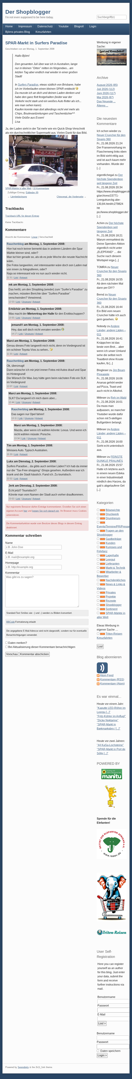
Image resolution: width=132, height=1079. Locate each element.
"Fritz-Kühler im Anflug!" (111, 716)
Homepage (12, 562)
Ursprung (26, 302)
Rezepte (111, 600)
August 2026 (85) (107, 85)
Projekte (111, 596)
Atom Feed (106, 675)
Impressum (25, 26)
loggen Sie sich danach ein (45, 511)
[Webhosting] (111, 773)
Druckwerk (112, 514)
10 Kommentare (41, 188)
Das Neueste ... (106, 101)
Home (9, 26)
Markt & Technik (115, 567)
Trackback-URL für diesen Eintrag (22, 216)
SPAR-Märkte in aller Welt (18, 188)
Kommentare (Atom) (112, 683)
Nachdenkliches (115, 580)
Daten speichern (110, 1050)
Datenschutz (45, 26)
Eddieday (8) (32, 192)
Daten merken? (17, 642)
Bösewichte (113, 510)
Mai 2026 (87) (105, 97)
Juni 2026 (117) (106, 93)
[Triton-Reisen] (111, 932)
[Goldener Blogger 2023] (111, 796)
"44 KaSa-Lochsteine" (110, 745)
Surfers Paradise (28, 84)
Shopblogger (114, 604)
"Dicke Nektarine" (107, 720)
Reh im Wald (118, 397)
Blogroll (79, 26)
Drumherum (113, 518)
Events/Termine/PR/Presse (113, 526)
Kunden (110, 543)
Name (9, 542)
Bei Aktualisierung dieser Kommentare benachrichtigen (41, 647)
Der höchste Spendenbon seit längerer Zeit (110, 179)
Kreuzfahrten (43, 31)
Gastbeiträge (113, 538)
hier (25, 511)
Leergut (110, 559)
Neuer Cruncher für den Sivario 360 (111, 271)
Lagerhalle (112, 555)
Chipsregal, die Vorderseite (70, 196)
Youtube (63, 26)
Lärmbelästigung (18, 196)
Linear (34, 237)
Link (16, 277)
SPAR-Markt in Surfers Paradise (36, 43)
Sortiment (111, 609)
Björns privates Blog (17, 31)
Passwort (103, 1005)
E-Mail (9, 552)
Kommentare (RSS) (112, 679)
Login (92, 26)
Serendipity (23, 1067)
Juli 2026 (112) (106, 89)
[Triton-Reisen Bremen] (111, 56)
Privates (111, 592)
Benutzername (106, 996)
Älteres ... (102, 105)
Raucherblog (15, 243)
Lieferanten (112, 563)
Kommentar (12, 572)
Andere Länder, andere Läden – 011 (111, 330)
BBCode (10, 622)
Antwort (23, 277)
